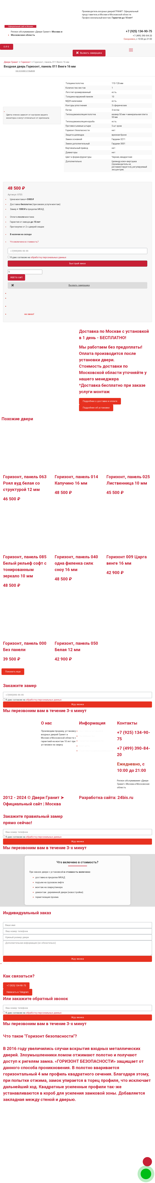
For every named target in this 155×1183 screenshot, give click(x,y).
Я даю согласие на (38, 257)
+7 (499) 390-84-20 (142, 35)
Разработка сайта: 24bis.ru (106, 797)
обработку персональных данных (48, 257)
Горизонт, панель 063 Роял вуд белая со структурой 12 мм (24, 483)
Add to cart (16, 277)
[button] (131, 50)
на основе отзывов (25, 71)
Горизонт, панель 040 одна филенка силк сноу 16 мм (76, 563)
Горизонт (26, 62)
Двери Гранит (11, 62)
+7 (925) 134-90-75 (139, 31)
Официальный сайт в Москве (20, 26)
